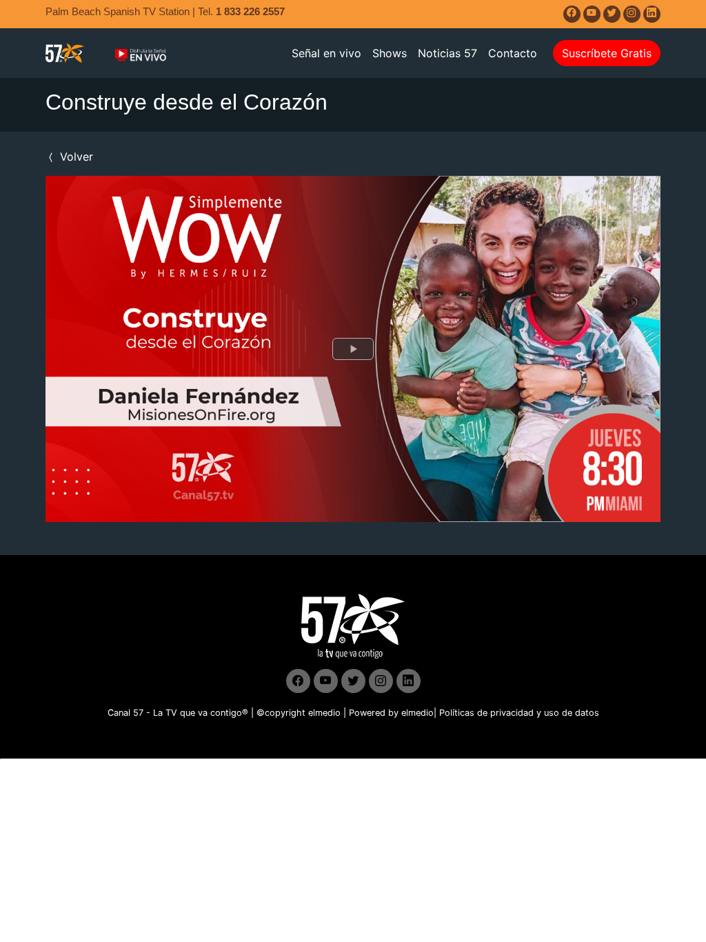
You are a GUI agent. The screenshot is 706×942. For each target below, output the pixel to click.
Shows (389, 53)
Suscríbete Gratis (607, 53)
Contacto (512, 53)
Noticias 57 (447, 53)
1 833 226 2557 (250, 11)
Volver (75, 156)
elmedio (324, 713)
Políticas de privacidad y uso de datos (519, 713)
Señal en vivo (326, 53)
